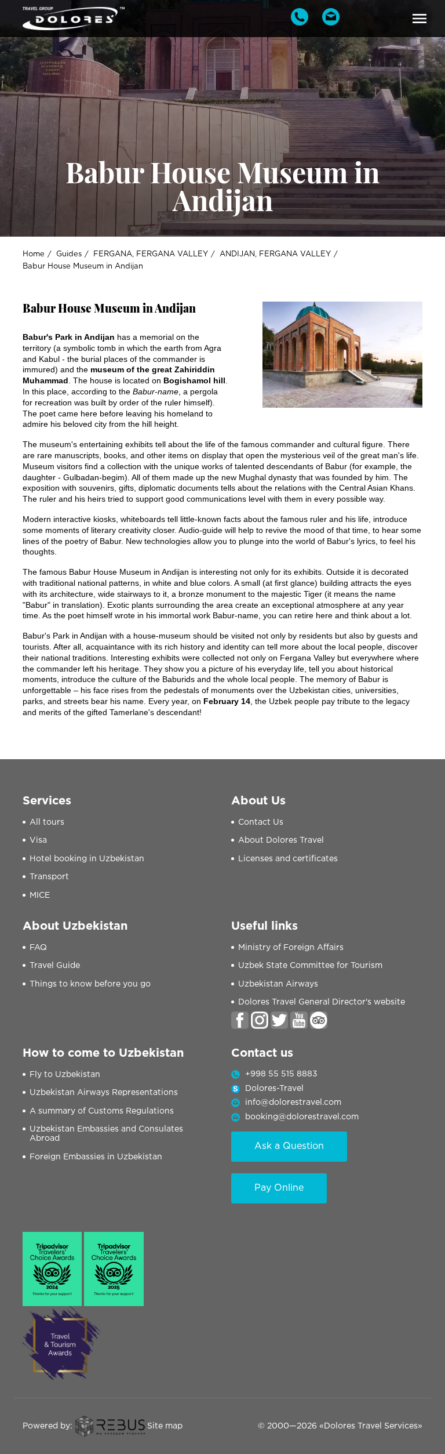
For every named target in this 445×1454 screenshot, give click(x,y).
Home (34, 254)
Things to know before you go (90, 984)
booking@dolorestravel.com (302, 1117)
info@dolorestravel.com (293, 1102)
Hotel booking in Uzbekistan (87, 858)
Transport (49, 876)
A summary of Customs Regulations (102, 1111)
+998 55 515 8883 (281, 1074)
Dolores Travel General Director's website (321, 1002)
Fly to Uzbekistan (65, 1074)
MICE (40, 895)
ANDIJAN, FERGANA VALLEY (275, 254)
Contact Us (260, 822)
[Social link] (240, 1020)
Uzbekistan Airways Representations (104, 1092)
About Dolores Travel (281, 840)
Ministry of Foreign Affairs (291, 947)
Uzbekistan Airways (278, 984)
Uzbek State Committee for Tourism (310, 965)
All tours (47, 822)
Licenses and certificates (288, 858)
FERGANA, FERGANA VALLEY (150, 254)
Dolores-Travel (274, 1088)
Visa (38, 840)
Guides (69, 254)
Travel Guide (55, 965)
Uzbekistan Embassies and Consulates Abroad (106, 1134)
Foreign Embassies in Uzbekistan (96, 1157)
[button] (419, 18)
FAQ (38, 947)
